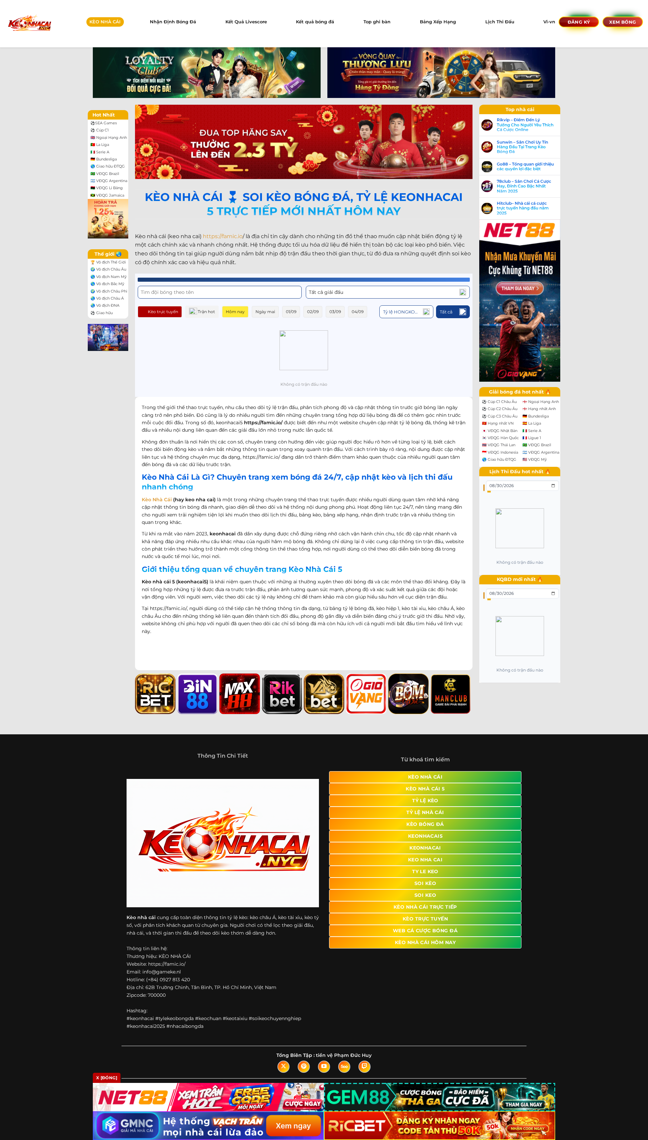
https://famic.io (223, 236)
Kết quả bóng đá (315, 21)
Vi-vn (549, 21)
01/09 (291, 311)
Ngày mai (265, 311)
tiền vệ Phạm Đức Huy (344, 1055)
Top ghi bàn (376, 21)
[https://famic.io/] (29, 23)
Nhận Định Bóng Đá (173, 21)
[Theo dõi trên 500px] (344, 1067)
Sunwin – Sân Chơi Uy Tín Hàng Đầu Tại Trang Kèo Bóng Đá (522, 147)
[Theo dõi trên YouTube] (324, 1067)
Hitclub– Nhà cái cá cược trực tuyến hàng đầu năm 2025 (523, 208)
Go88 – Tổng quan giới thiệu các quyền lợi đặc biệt (525, 166)
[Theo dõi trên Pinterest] (304, 1067)
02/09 (313, 311)
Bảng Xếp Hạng (438, 21)
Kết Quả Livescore (246, 21)
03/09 (335, 311)
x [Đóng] (106, 1077)
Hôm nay (235, 311)
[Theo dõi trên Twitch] (364, 1067)
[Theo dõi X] (283, 1067)
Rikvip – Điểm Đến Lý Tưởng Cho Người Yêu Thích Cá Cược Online (525, 125)
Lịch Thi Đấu (499, 21)
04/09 (357, 311)
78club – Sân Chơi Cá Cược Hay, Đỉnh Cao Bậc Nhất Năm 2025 (524, 186)
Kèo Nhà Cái (157, 500)
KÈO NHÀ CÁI (104, 21)
